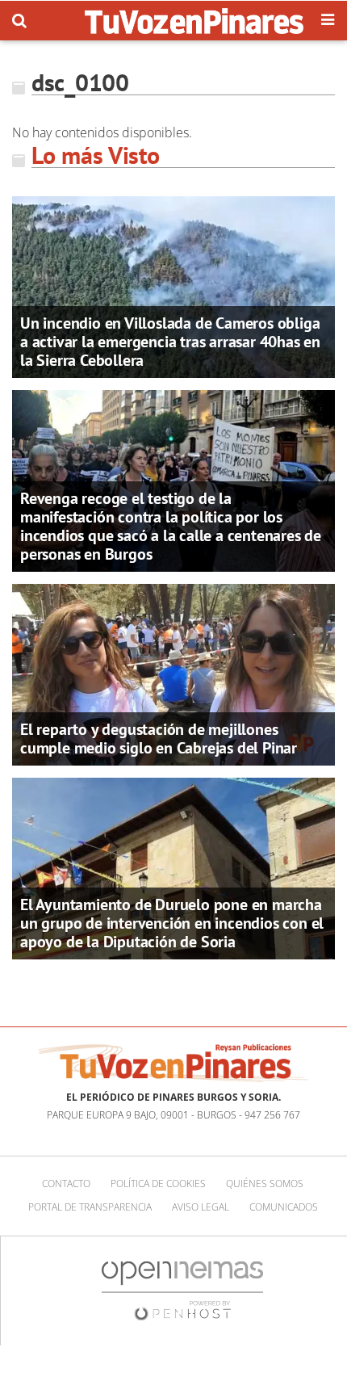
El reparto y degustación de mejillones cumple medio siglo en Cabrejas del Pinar (158, 738)
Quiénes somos (264, 1183)
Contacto (66, 1183)
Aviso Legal (200, 1207)
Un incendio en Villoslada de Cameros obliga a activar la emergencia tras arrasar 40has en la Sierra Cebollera (170, 342)
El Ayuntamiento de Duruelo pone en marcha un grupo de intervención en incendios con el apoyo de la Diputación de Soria (172, 923)
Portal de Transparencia (90, 1207)
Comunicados (283, 1207)
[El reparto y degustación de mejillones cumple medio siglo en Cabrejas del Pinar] (173, 673)
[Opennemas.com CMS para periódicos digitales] (182, 1290)
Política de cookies (158, 1183)
